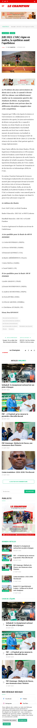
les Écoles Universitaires (10, 323)
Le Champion (11, 47)
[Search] (34, 1)
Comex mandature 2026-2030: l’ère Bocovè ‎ (18, 472)
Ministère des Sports (26, 326)
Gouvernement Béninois (10, 318)
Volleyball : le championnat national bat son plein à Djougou (18, 386)
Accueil (13, 26)
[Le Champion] (18, 6)
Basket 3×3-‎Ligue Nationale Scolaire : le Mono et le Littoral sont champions (23, 588)
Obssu (5, 329)
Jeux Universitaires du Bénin (11, 321)
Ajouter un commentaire (18, 481)
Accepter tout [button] (22, 720)
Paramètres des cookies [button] (9, 720)
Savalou (11, 329)
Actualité (5, 33)
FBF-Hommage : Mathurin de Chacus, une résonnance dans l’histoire (17, 444)
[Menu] (3, 6)
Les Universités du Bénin (10, 326)
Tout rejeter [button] (7, 724)
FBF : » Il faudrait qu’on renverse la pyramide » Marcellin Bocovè (15, 415)
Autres (12, 33)
